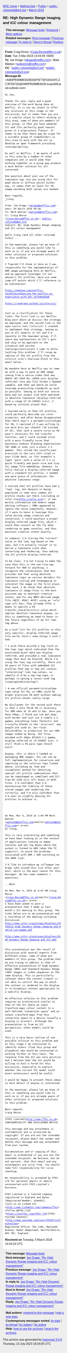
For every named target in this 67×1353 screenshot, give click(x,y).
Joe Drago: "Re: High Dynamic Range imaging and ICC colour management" (31, 1261)
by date (55, 1320)
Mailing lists (27, 6)
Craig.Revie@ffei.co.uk (45, 51)
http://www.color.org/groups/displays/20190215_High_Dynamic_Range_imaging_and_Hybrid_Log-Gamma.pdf (33, 926)
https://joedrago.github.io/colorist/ (30, 303)
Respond (52, 30)
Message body (35, 30)
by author (40, 1324)
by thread (12, 1324)
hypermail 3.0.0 (52, 1339)
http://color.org (30, 499)
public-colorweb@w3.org (27, 67)
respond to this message (38, 1312)
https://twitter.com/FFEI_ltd (26, 1213)
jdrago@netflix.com (37, 60)
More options (14, 34)
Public (42, 6)
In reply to (25, 42)
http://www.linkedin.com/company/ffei (32, 1207)
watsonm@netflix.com (31, 63)
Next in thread (42, 42)
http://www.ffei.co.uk (41, 1119)
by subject (25, 1324)
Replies (58, 42)
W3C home (10, 6)
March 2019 (36, 10)
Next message (41, 38)
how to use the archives (28, 1328)
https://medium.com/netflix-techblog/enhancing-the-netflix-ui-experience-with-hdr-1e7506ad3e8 (29, 293)
